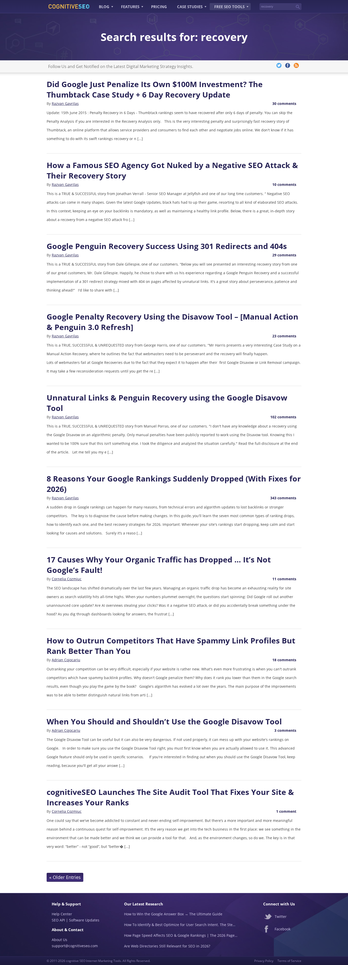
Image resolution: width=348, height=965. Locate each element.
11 (284, 578)
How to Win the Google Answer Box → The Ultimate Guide (173, 914)
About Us (59, 939)
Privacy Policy (263, 961)
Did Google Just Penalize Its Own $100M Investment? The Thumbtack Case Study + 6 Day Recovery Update (155, 89)
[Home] (69, 6)
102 (283, 417)
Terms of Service (289, 961)
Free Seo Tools (229, 6)
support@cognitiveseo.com (75, 945)
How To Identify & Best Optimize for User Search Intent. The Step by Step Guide (180, 924)
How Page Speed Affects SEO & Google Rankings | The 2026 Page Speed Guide (180, 935)
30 (284, 103)
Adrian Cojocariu (66, 659)
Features (130, 6)
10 (284, 184)
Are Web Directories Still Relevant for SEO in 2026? (167, 946)
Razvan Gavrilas (65, 103)
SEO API (58, 920)
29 (284, 255)
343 (283, 497)
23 (284, 336)
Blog (104, 6)
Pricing (159, 6)
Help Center (62, 914)
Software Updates (84, 920)
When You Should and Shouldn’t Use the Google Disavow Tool (164, 721)
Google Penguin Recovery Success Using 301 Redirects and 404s (167, 246)
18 (284, 659)
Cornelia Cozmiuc (67, 578)
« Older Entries (65, 877)
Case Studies (190, 6)
